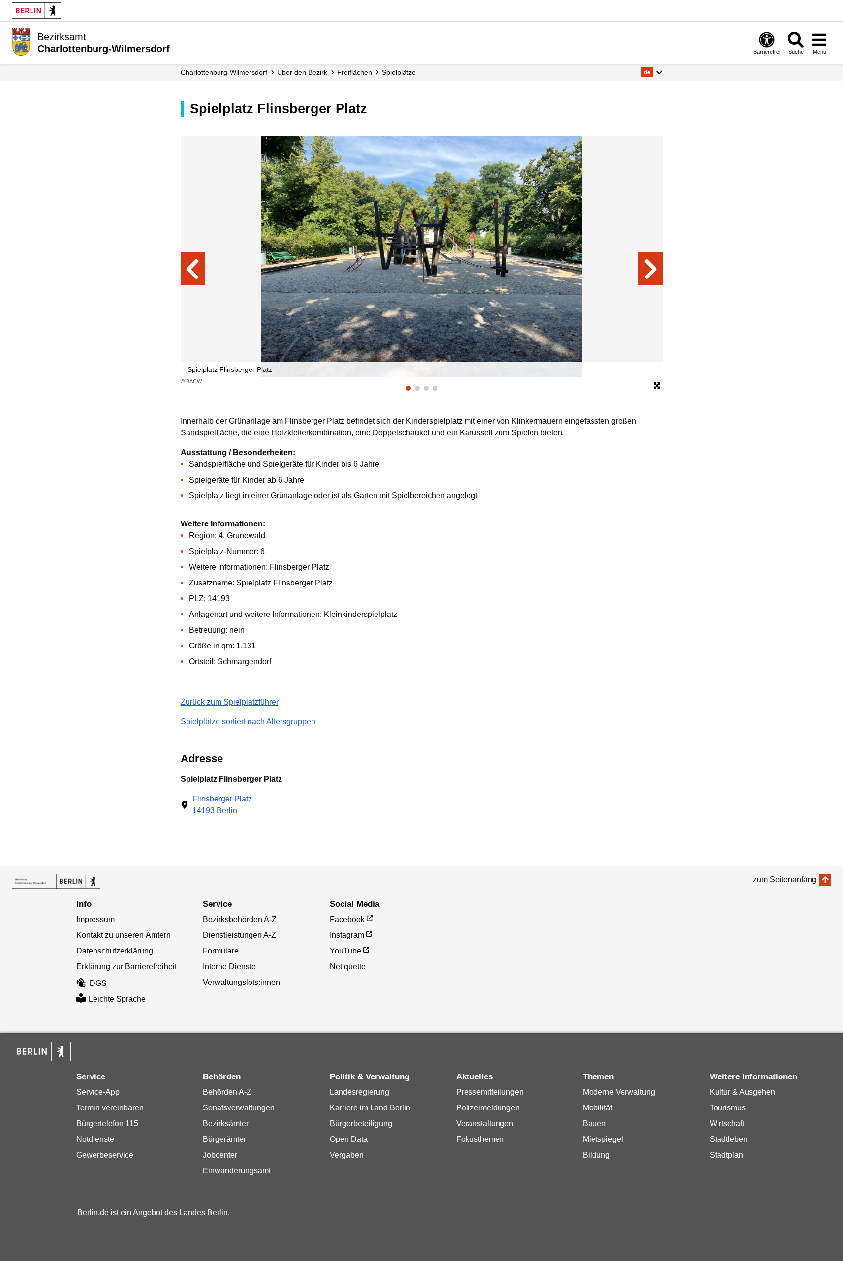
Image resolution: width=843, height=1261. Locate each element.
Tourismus (728, 1108)
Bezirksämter (226, 1123)
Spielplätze (399, 72)
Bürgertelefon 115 (107, 1123)
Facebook (347, 919)
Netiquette (348, 966)
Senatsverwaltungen (239, 1108)
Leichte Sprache (117, 999)
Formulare (221, 951)
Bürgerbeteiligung (361, 1123)
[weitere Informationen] (21, 42)
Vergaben (347, 1155)
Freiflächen (354, 72)
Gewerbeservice (104, 1155)
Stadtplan (726, 1155)
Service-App (98, 1092)
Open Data (349, 1139)
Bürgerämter (224, 1139)
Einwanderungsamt (237, 1171)
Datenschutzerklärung (114, 951)
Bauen (594, 1123)
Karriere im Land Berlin (370, 1108)
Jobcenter (220, 1155)
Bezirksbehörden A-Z (240, 919)
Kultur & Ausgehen (742, 1092)
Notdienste (95, 1139)
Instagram (347, 935)
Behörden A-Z (227, 1092)
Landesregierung (359, 1092)
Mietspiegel (603, 1139)
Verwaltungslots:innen (241, 982)
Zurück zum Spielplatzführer (230, 702)
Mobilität (597, 1108)
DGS (98, 983)
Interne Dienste (229, 966)
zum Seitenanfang (784, 879)
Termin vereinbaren (110, 1108)
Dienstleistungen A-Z (239, 935)
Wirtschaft (727, 1123)
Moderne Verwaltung (619, 1092)
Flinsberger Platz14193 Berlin (222, 805)
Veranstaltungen (484, 1123)
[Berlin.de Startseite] (36, 10)
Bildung (596, 1155)
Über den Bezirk (302, 72)
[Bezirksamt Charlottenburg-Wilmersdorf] (56, 881)
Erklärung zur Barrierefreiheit (126, 966)
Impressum (95, 919)
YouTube (345, 951)
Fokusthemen (480, 1139)
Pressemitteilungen (490, 1092)
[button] (651, 72)
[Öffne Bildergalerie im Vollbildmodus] (657, 386)
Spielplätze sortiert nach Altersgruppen (248, 721)
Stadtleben (729, 1139)
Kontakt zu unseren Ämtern (123, 935)
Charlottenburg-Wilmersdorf (224, 72)
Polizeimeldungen (488, 1108)
